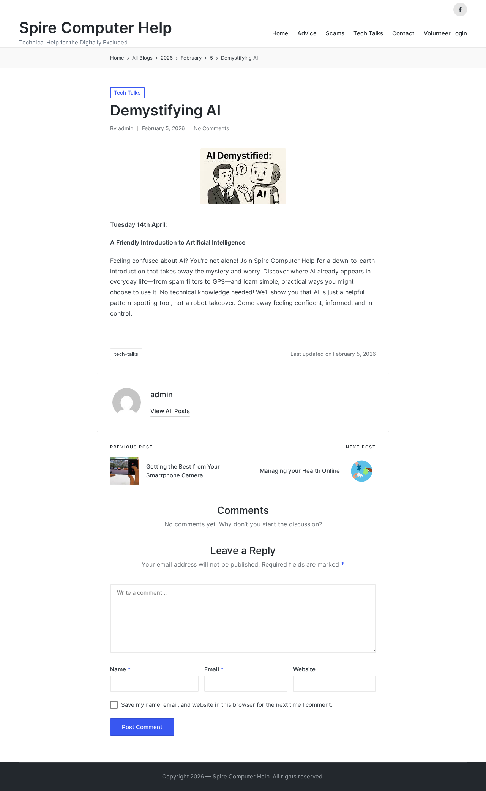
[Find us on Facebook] (460, 9)
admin (161, 394)
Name (120, 669)
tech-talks (126, 354)
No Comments (211, 128)
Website (304, 669)
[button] (170, 411)
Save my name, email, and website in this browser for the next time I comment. (226, 704)
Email (214, 669)
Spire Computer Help (95, 27)
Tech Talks (127, 92)
